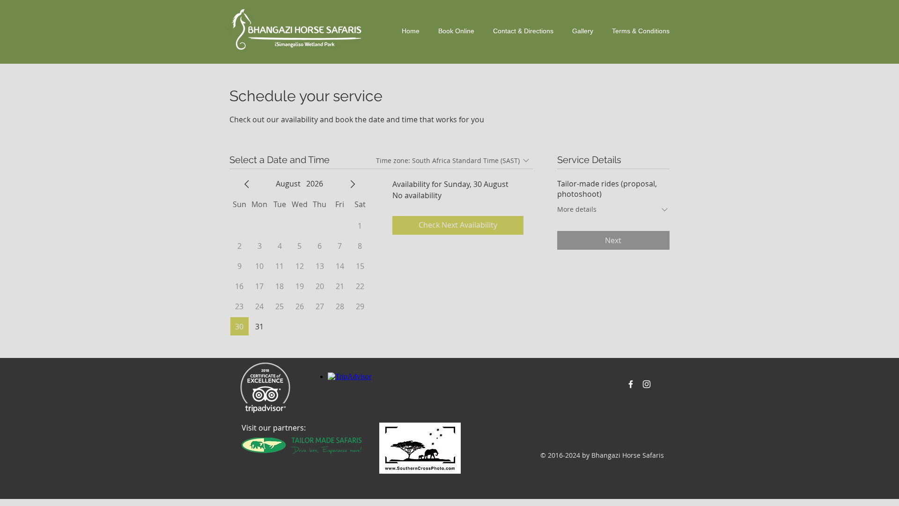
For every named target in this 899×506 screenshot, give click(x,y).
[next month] (352, 184)
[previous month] (246, 184)
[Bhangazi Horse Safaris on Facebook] (631, 384)
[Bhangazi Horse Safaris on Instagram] (646, 384)
